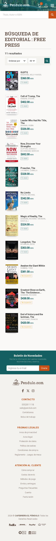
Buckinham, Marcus (30, 151)
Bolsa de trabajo (28, 417)
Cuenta (28, 492)
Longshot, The (28, 242)
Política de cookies (28, 446)
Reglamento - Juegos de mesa (28, 455)
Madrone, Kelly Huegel (31, 75)
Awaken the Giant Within (33, 265)
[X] (28, 390)
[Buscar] (52, 14)
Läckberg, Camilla (29, 171)
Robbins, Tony (27, 268)
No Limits (25, 192)
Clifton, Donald (28, 149)
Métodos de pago (28, 479)
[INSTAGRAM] (33, 390)
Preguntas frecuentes (28, 488)
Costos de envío (28, 475)
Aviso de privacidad (28, 432)
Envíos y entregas (28, 483)
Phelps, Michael (28, 195)
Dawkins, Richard (29, 219)
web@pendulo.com (28, 408)
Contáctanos (28, 412)
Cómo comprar (28, 470)
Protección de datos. (28, 441)
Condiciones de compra (28, 450)
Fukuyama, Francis (29, 319)
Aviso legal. (28, 437)
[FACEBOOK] (23, 390)
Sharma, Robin (27, 126)
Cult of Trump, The (30, 96)
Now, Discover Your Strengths (31, 145)
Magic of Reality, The (31, 216)
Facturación (28, 497)
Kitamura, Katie (28, 244)
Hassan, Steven (27, 99)
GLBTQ (24, 72)
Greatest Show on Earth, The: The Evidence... (33, 291)
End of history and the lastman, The (32, 315)
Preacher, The (28, 168)
